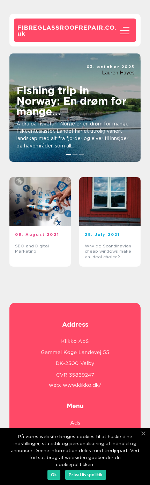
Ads (75, 423)
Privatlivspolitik (86, 474)
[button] (68, 154)
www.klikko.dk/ (82, 385)
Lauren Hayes (118, 72)
